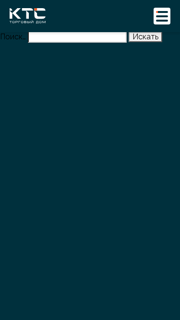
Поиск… (13, 36)
